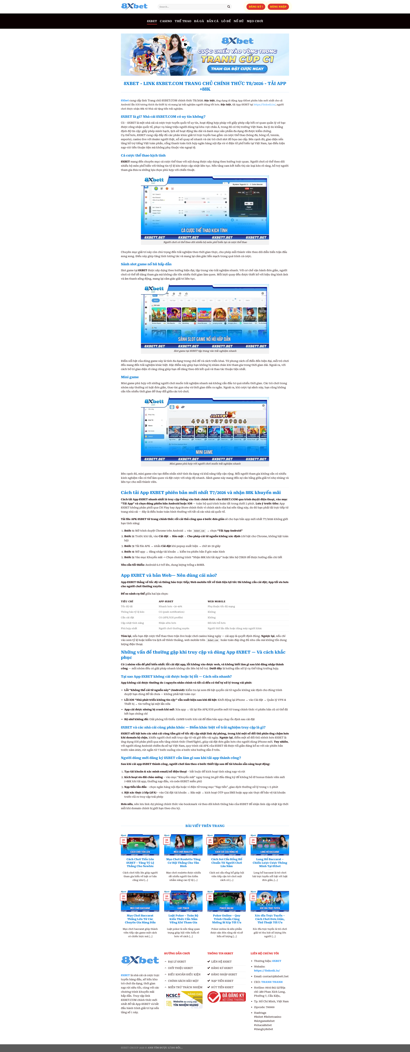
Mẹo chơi (255, 21)
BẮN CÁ (212, 21)
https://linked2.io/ (264, 104)
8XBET (152, 21)
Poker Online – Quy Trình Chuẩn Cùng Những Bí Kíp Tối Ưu (226, 919)
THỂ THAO (183, 21)
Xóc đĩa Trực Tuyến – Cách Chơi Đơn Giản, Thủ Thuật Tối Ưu (270, 919)
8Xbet (125, 100)
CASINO (166, 21)
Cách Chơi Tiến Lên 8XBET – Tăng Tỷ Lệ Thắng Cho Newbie (140, 863)
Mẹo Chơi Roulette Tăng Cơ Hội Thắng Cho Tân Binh (183, 863)
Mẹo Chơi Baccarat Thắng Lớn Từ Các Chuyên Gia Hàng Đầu (140, 919)
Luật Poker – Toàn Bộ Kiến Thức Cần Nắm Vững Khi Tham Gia (183, 919)
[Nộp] (228, 6)
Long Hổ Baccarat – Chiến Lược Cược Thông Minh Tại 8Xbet (270, 863)
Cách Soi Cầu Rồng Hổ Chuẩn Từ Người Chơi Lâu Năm (226, 863)
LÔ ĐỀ (226, 21)
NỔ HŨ (239, 21)
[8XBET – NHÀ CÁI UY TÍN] (137, 6)
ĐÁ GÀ (199, 21)
